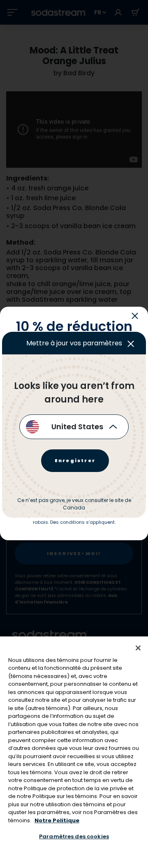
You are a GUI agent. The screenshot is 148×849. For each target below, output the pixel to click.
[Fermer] (138, 648)
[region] (74, 742)
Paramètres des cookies (74, 836)
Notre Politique (57, 820)
